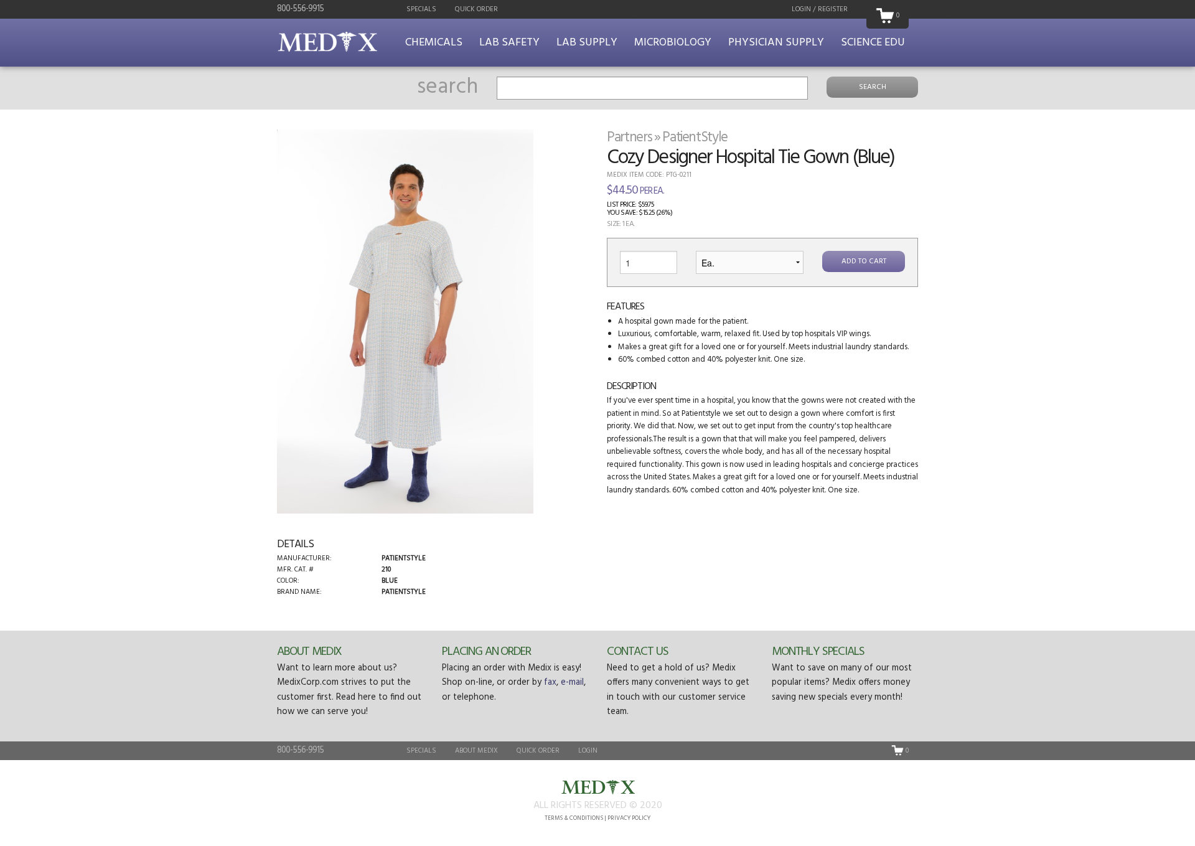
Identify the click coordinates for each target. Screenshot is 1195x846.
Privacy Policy (628, 818)
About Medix (309, 651)
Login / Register (820, 9)
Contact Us (637, 651)
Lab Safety (509, 43)
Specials (421, 9)
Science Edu (873, 43)
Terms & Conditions (574, 818)
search (447, 87)
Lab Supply (586, 43)
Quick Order (476, 9)
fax (550, 682)
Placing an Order (486, 651)
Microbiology (672, 43)
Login (588, 750)
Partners (629, 137)
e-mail (572, 682)
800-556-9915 (300, 9)
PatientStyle (695, 137)
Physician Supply (776, 43)
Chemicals (433, 43)
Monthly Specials (818, 651)
